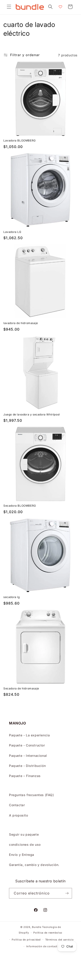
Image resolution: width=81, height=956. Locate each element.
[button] (9, 7)
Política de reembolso (47, 932)
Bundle (36, 927)
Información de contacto (42, 946)
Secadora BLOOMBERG (19, 505)
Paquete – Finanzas (25, 776)
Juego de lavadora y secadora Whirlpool (31, 414)
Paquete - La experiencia (29, 735)
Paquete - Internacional (28, 755)
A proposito (18, 815)
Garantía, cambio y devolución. (34, 865)
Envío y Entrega (21, 855)
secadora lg (11, 597)
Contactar (17, 805)
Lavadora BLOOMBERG (19, 140)
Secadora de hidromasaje (21, 688)
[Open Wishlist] (60, 7)
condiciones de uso (25, 844)
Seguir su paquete (24, 834)
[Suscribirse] (67, 893)
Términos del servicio (59, 939)
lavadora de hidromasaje (20, 323)
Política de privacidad (26, 939)
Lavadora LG (12, 232)
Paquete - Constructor (27, 745)
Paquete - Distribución (27, 766)
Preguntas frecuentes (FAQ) (31, 795)
